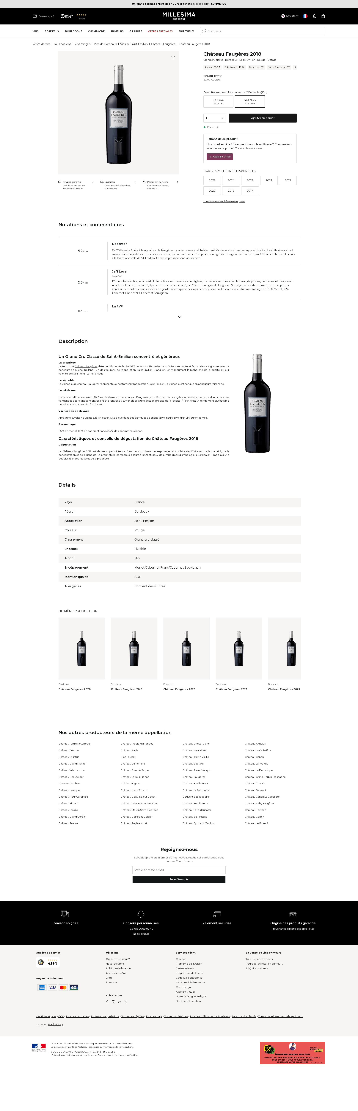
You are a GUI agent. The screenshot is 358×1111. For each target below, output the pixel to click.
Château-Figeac (130, 783)
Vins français (82, 44)
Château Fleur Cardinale (73, 796)
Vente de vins (41, 44)
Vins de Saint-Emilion (134, 44)
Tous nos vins (62, 44)
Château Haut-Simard (134, 790)
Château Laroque (69, 790)
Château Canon (254, 756)
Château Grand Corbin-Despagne (265, 776)
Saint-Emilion (247, 59)
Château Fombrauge (195, 803)
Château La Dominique (259, 770)
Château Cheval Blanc (196, 743)
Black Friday (55, 1024)
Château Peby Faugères (259, 803)
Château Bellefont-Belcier (137, 816)
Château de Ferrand (133, 763)
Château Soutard (193, 763)
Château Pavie (129, 750)
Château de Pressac (195, 816)
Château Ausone (69, 750)
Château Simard (68, 803)
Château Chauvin (255, 783)
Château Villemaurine (72, 770)
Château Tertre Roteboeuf (75, 743)
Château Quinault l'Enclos (198, 823)
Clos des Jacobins (69, 783)
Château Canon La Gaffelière (262, 796)
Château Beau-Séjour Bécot (138, 796)
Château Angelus (255, 743)
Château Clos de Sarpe (135, 770)
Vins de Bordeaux (105, 44)
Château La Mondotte (196, 790)
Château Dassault (255, 790)
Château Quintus (69, 756)
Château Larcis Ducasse (197, 809)
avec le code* (170, 3)
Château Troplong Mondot (137, 743)
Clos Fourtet (128, 756)
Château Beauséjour (71, 776)
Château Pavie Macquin (197, 770)
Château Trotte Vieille (196, 756)
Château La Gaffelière (258, 750)
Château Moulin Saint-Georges (139, 809)
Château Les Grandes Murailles (139, 803)
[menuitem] (36, 31)
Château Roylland (255, 809)
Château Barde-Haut (195, 783)
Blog (109, 977)
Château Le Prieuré (256, 823)
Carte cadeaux (185, 968)
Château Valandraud (195, 750)
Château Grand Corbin (72, 816)
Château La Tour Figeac (135, 776)
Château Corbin (254, 816)
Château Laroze (68, 809)
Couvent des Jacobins (196, 796)
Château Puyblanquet (134, 823)
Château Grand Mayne (72, 763)
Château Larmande (256, 763)
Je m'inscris (179, 879)
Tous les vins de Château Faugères (224, 201)
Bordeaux (231, 59)
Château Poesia (68, 823)
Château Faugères (163, 44)
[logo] (179, 16)
